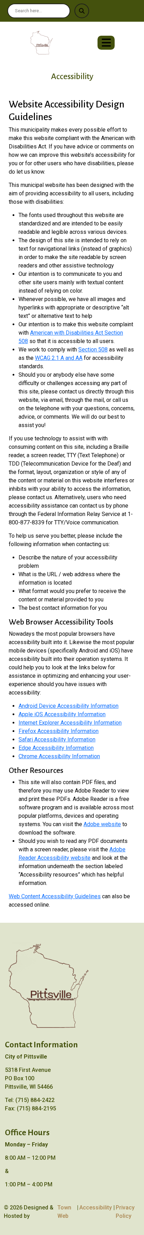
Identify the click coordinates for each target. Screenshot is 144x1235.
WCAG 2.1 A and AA (58, 358)
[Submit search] (81, 11)
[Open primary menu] (106, 43)
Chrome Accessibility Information (59, 756)
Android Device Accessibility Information (68, 706)
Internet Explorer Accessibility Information (70, 722)
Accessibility (95, 1207)
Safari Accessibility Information (57, 739)
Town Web (64, 1211)
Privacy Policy (125, 1211)
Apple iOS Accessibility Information (62, 714)
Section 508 (93, 349)
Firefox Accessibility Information (59, 731)
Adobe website (102, 824)
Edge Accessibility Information (56, 748)
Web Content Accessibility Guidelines (55, 896)
